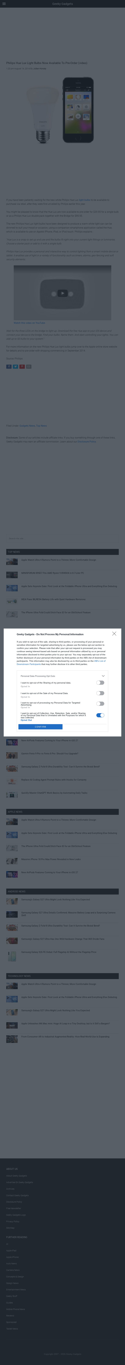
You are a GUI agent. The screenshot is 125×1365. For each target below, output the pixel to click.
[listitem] (62, 676)
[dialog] (62, 682)
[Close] (115, 634)
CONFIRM (40, 727)
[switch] (100, 683)
